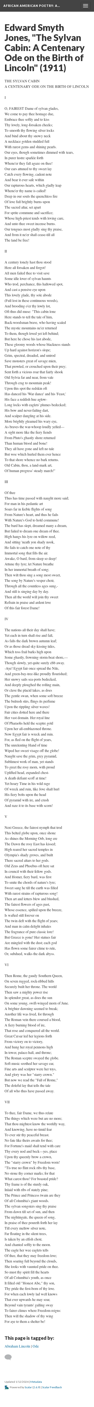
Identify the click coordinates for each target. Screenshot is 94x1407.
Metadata (36, 1381)
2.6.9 (36, 1387)
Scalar (28, 1387)
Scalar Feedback (52, 1387)
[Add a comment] (10, 1357)
